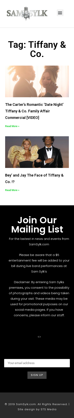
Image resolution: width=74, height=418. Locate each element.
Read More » (12, 126)
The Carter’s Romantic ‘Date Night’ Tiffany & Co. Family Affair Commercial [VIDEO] (34, 111)
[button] (60, 12)
